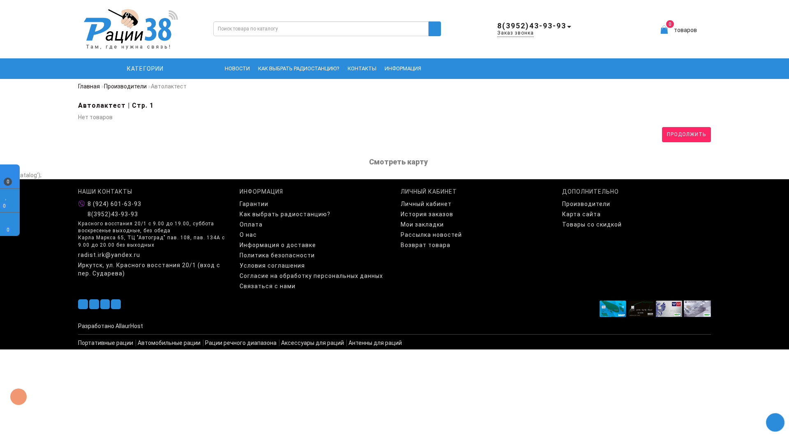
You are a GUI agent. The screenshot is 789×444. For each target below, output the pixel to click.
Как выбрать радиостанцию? (298, 68)
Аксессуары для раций (312, 343)
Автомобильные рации (169, 343)
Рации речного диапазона (241, 343)
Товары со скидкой (592, 224)
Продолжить (686, 134)
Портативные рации (105, 343)
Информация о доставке (278, 245)
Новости (237, 68)
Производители (125, 86)
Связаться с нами (267, 286)
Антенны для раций (375, 343)
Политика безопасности (277, 255)
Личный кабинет (426, 204)
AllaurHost (129, 326)
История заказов (427, 214)
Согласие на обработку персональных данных (311, 276)
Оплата (251, 224)
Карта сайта (581, 214)
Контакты (362, 68)
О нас (248, 234)
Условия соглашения (272, 265)
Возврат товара (425, 245)
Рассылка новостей (431, 234)
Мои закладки (422, 224)
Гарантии (254, 204)
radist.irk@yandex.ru (109, 255)
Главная (89, 86)
